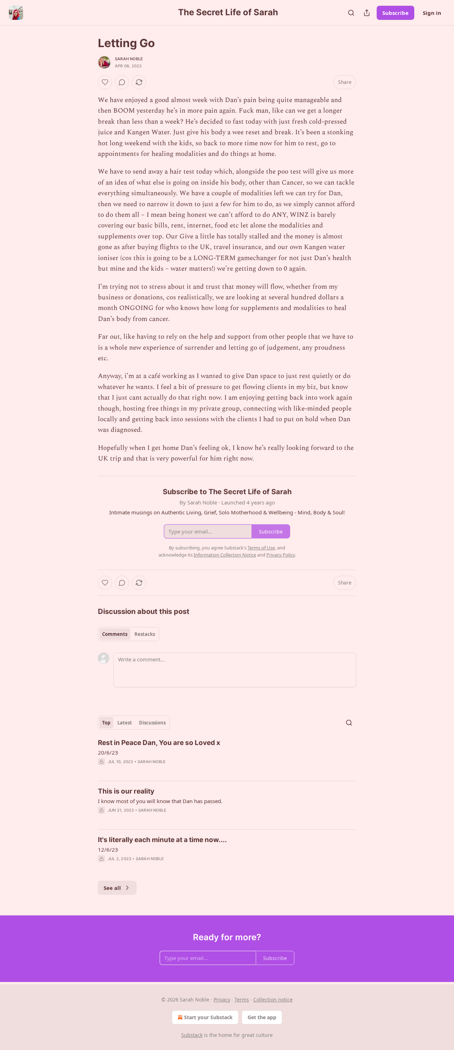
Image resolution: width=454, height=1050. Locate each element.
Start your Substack (208, 1017)
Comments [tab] (114, 634)
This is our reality (126, 791)
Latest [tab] (124, 722)
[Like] (105, 82)
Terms (241, 999)
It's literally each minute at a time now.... (162, 840)
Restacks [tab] (144, 634)
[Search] (351, 13)
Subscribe (395, 12)
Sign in (432, 12)
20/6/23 (108, 752)
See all (112, 887)
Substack (192, 1035)
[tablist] (128, 634)
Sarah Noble (129, 58)
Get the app (262, 1017)
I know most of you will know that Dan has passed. (160, 801)
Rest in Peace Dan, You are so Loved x (159, 743)
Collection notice (273, 999)
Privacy (222, 999)
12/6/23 (108, 849)
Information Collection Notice (225, 555)
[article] (227, 756)
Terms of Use (261, 547)
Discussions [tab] (152, 722)
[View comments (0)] (122, 82)
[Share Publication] (367, 13)
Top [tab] (106, 722)
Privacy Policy (280, 555)
